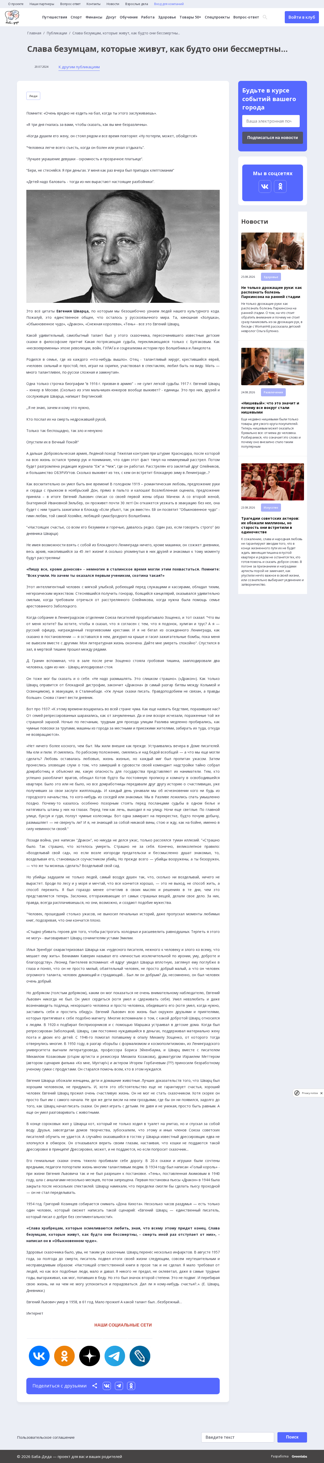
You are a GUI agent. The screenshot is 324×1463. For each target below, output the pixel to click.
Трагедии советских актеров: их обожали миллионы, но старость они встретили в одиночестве (270, 525)
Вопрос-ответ (70, 4)
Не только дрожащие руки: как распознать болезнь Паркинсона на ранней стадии (271, 292)
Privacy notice (310, 1093)
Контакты (93, 4)
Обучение (129, 17)
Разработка (280, 1456)
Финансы (94, 17)
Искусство (271, 507)
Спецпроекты (217, 17)
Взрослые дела (136, 4)
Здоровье (167, 17)
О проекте (16, 4)
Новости (113, 4)
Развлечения (273, 392)
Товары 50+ (190, 17)
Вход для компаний (169, 4)
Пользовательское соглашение (46, 1437)
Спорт (76, 17)
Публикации (57, 33)
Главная (34, 33)
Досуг (111, 17)
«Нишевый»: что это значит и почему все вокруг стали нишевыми (270, 408)
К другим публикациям (79, 66)
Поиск (292, 1437)
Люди (33, 96)
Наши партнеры (42, 4)
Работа (148, 17)
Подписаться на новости (272, 137)
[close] (321, 1093)
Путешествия (54, 17)
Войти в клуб (302, 17)
